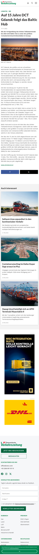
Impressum (24, 545)
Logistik (4, 11)
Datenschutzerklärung (14, 548)
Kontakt (3, 545)
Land (2, 522)
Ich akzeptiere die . (19, 504)
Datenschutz (24, 542)
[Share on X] (29, 172)
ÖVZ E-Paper (24, 519)
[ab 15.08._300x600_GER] (19, 364)
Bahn (2, 527)
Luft (2, 524)
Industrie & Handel (7, 533)
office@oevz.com (7, 466)
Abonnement (24, 524)
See (10, 11)
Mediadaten (13, 456)
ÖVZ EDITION (24, 522)
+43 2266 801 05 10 (7, 468)
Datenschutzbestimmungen (24, 504)
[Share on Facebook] (10, 172)
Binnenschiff (5, 530)
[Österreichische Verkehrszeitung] (8, 3)
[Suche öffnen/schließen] (32, 3)
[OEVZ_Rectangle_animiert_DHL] (19, 412)
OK (19, 551)
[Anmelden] (28, 3)
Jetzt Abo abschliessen (14, 451)
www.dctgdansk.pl (7, 165)
